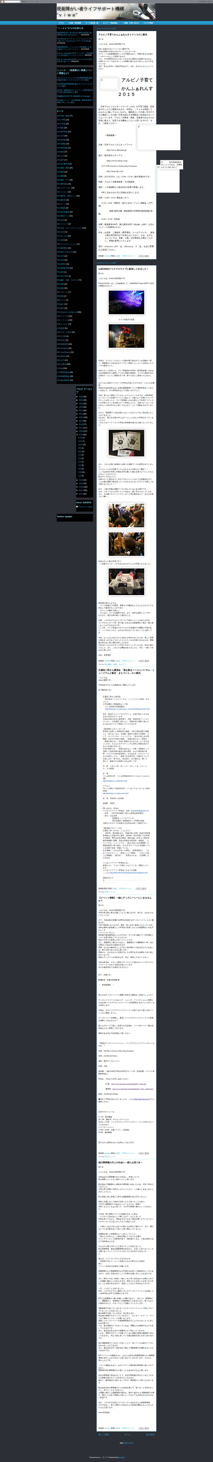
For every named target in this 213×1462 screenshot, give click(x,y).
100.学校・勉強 (63, 116)
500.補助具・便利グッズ (66, 196)
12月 (80, 438)
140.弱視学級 (62, 148)
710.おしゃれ (62, 236)
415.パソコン (62, 192)
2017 (81, 428)
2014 (81, 480)
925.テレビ (61, 300)
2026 (81, 397)
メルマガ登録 (148, 23)
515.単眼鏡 (61, 208)
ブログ (61, 23)
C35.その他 (61, 336)
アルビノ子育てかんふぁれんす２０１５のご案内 (122, 34)
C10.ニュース (110, 892)
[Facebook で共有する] (146, 256)
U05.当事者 (61, 364)
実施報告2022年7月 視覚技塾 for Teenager (73, 96)
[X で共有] (144, 256)
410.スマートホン (64, 188)
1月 (80, 476)
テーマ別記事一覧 (92, 23)
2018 (81, 424)
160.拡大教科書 (63, 164)
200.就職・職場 (63, 168)
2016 (81, 431)
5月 (80, 462)
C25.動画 (60, 328)
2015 (81, 435)
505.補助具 (61, 200)
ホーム (127, 1434)
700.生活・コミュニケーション (69, 228)
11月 (80, 441)
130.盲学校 (61, 140)
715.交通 (60, 240)
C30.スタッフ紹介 (64, 332)
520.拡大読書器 (63, 212)
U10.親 (59, 368)
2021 (81, 414)
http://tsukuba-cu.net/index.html (115, 781)
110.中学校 (61, 124)
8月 (80, 451)
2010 (81, 494)
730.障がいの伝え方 (65, 252)
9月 (80, 448)
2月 (80, 472)
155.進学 (60, 160)
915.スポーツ (62, 292)
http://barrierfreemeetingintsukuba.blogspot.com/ (129, 873)
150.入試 (60, 156)
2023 (81, 407)
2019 (81, 421)
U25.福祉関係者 (63, 380)
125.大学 (60, 136)
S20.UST (60, 360)
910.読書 (60, 288)
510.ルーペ (61, 204)
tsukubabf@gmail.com (140, 811)
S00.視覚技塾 (62, 344)
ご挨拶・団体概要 (75, 23)
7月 (80, 455)
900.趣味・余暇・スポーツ (115, 664)
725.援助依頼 (62, 248)
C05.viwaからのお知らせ (67, 312)
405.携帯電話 (62, 184)
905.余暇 (60, 284)
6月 (80, 458)
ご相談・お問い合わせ (131, 23)
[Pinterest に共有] (148, 256)
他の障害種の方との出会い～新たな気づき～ (120, 1162)
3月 (80, 469)
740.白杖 (60, 260)
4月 (80, 465)
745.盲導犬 (61, 264)
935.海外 (60, 308)
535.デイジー (62, 224)
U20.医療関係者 (63, 376)
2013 (81, 483)
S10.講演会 (61, 356)
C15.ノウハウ (62, 320)
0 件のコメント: (128, 256)
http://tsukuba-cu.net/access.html (115, 793)
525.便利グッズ (63, 216)
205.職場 (60, 172)
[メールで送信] (140, 256)
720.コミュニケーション (66, 244)
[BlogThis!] (142, 256)
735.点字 (60, 256)
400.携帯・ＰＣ (63, 180)
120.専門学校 (62, 132)
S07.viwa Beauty (63, 352)
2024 (81, 404)
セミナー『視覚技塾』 (110, 23)
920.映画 (60, 296)
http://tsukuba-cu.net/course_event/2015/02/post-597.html (127, 709)
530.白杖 (60, 220)
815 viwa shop (62, 276)
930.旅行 (60, 304)
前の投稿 (150, 1434)
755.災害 (60, 272)
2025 (81, 400)
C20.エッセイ (62, 324)
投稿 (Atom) (128, 1443)
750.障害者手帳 (63, 268)
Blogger (122, 1457)
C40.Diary (61, 340)
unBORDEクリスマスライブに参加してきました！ (123, 269)
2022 (81, 410)
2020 (81, 417)
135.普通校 (61, 144)
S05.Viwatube (62, 348)
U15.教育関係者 (63, 372)
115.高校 (60, 128)
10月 (80, 445)
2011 (81, 490)
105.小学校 (61, 120)
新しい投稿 (103, 1434)
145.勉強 (60, 152)
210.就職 (60, 176)
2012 (81, 487)
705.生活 (60, 232)
